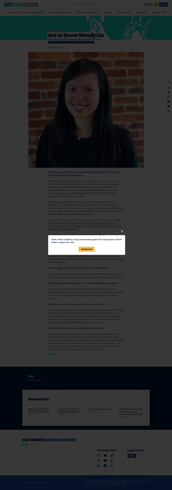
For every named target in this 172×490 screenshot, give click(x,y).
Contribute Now (86, 249)
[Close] (122, 231)
